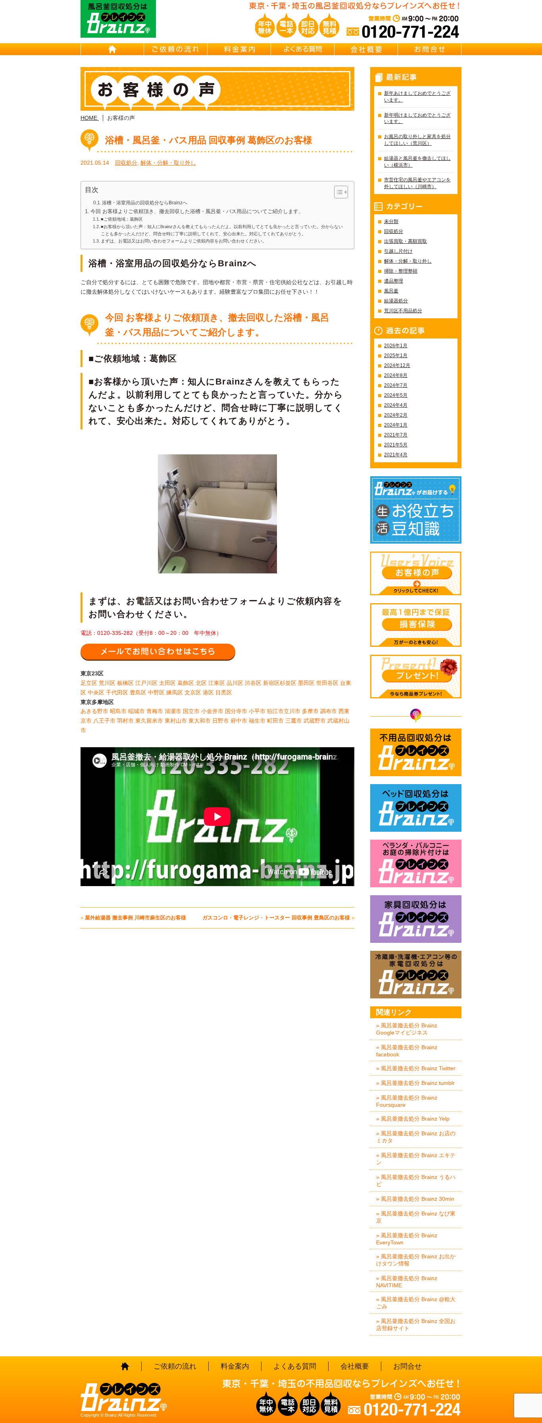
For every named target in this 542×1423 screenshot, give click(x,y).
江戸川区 (146, 683)
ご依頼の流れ (176, 49)
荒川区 (107, 683)
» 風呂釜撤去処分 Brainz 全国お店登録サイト (416, 1324)
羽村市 (125, 720)
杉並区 (288, 683)
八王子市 (104, 720)
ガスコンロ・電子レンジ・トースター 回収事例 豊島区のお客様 (276, 918)
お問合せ (429, 49)
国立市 (191, 711)
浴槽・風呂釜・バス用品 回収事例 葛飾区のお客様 (208, 140)
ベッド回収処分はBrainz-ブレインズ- (415, 808)
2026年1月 (395, 345)
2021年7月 (395, 435)
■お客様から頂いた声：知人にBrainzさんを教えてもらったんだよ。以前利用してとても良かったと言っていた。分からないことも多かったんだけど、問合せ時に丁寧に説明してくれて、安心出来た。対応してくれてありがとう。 (222, 230)
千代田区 (117, 692)
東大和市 (199, 720)
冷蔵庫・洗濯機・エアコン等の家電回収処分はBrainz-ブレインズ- (415, 974)
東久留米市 (149, 720)
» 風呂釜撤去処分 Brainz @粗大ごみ (416, 1303)
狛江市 (275, 711)
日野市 (220, 720)
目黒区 (223, 692)
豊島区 (138, 692)
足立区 (89, 683)
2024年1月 (395, 425)
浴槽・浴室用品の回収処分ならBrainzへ (144, 203)
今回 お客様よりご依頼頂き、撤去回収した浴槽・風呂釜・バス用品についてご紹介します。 (197, 211)
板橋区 (125, 683)
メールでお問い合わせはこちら (158, 652)
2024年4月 (395, 405)
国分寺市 (236, 711)
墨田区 (306, 683)
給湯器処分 (396, 301)
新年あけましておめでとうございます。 (417, 96)
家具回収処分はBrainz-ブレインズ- (415, 919)
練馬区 (174, 692)
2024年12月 (397, 365)
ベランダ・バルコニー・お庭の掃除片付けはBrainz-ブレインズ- (415, 863)
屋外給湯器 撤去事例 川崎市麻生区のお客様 (135, 918)
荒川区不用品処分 (403, 310)
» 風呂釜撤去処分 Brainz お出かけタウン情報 (416, 1260)
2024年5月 (395, 395)
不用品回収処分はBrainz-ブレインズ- (415, 752)
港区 (208, 692)
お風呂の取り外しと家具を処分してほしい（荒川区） (417, 140)
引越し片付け (398, 251)
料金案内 (239, 49)
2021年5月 (395, 445)
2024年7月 (395, 385)
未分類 (391, 221)
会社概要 (366, 49)
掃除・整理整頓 (400, 271)
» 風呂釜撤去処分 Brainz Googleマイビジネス (406, 1029)
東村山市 (176, 720)
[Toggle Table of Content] (337, 192)
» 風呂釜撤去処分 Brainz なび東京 (416, 1217)
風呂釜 (391, 291)
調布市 (328, 711)
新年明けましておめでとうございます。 (417, 118)
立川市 (292, 711)
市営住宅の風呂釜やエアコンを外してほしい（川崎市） (417, 183)
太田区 (167, 683)
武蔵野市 (315, 720)
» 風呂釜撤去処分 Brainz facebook (406, 1051)
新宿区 (271, 683)
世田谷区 (327, 683)
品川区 (235, 683)
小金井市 (212, 711)
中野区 (156, 692)
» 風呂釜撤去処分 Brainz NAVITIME (406, 1281)
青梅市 (154, 711)
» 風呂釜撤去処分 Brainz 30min (415, 1199)
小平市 (257, 711)
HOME (112, 49)
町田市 (275, 720)
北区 (201, 683)
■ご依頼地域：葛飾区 (122, 219)
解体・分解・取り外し (168, 163)
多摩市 (310, 711)
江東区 (216, 683)
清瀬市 (173, 711)
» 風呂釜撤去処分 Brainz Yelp (413, 1118)
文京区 (193, 692)
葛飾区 (185, 683)
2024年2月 (395, 415)
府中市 (239, 720)
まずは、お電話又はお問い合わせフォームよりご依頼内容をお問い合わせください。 (184, 240)
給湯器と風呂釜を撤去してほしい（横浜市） (417, 162)
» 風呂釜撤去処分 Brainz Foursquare (406, 1101)
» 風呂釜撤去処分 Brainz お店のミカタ (416, 1137)
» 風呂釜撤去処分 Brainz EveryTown (406, 1239)
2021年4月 (395, 455)
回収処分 (126, 163)
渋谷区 (253, 683)
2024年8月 (395, 375)
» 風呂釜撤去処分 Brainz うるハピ (416, 1180)
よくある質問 (302, 49)
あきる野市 (94, 711)
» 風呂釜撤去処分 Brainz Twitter (416, 1068)
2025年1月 (395, 355)
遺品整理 (393, 281)
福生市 (257, 720)
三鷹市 (293, 720)
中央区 (96, 692)
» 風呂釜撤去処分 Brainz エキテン (416, 1158)
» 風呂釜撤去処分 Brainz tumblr (415, 1083)
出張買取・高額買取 (405, 241)
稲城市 (136, 711)
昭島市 (118, 711)
